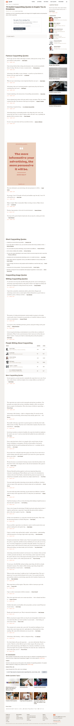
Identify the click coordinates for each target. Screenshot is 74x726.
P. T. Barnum (37, 636)
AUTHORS (39, 1)
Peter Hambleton (14, 578)
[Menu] (67, 2)
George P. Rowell (23, 319)
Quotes (7, 4)
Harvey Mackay (10, 246)
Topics (10, 4)
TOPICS (33, 1)
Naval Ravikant (11, 217)
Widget (28, 718)
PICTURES (46, 1)
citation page (30, 664)
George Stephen (37, 285)
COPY (44, 672)
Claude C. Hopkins (40, 101)
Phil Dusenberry (36, 67)
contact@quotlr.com (57, 721)
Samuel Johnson (38, 210)
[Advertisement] (26, 45)
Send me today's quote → (19, 28)
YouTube (7, 721)
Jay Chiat (43, 257)
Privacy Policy (45, 718)
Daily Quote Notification (31, 717)
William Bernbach (15, 326)
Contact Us (45, 717)
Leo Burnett (26, 75)
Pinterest (7, 718)
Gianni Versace (52, 11)
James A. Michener (38, 121)
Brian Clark (43, 93)
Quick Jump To (11, 36)
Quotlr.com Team (19, 11)
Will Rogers (23, 88)
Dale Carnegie (41, 612)
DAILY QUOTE (53, 1)
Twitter (7, 720)
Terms (44, 720)
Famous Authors (19, 717)
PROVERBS (61, 1)
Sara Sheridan (29, 294)
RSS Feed (29, 720)
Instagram (8, 717)
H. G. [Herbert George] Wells (28, 107)
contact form (42, 658)
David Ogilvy (24, 60)
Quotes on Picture (19, 718)
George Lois (28, 242)
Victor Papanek (27, 116)
